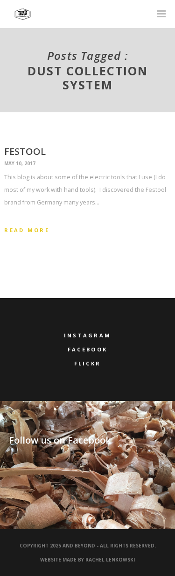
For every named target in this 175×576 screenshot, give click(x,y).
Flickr (87, 363)
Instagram (88, 335)
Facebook (87, 349)
